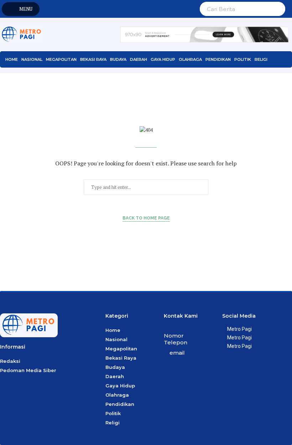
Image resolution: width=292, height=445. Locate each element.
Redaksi (10, 361)
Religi (261, 59)
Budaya (118, 59)
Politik (242, 59)
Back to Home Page (146, 218)
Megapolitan (61, 59)
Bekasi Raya (93, 59)
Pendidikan (218, 59)
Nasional (31, 59)
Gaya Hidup (163, 59)
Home (11, 59)
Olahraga (190, 59)
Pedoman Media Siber (28, 370)
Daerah (138, 59)
